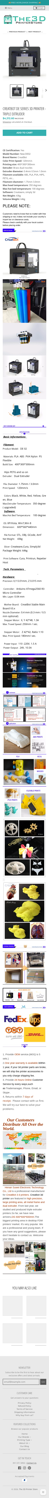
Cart (40, 8)
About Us (23, 1443)
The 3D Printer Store (28, 1489)
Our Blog (24, 1446)
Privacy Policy (24, 1403)
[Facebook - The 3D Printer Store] (19, 1468)
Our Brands (23, 1437)
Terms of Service (24, 1409)
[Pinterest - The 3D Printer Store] (29, 1468)
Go (43, 1382)
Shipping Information (24, 1412)
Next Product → (35, 32)
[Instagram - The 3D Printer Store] (24, 1468)
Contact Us (24, 1449)
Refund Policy (24, 1406)
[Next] (46, 90)
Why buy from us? (24, 1415)
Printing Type (23, 1440)
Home (24, 1434)
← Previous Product (16, 32)
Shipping (7, 122)
